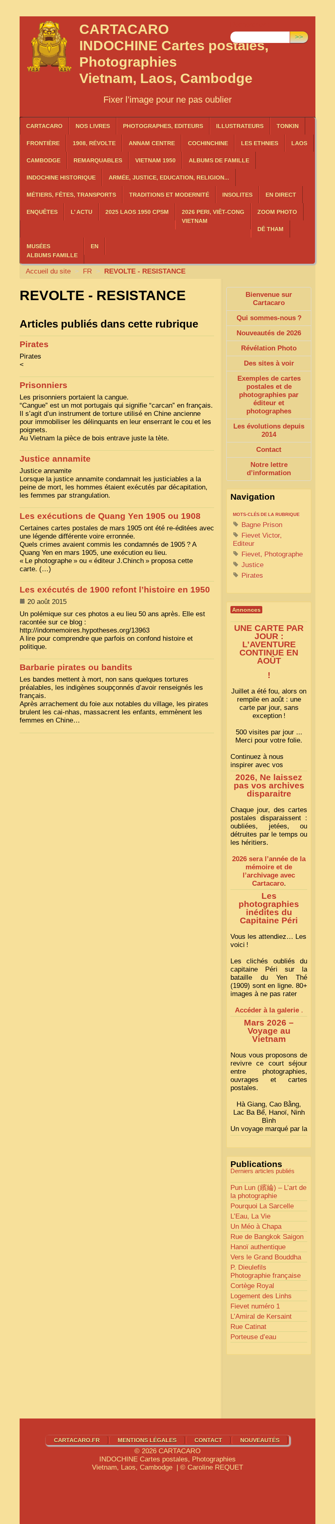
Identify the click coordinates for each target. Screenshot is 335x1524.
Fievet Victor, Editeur (257, 540)
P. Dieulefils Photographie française (265, 1271)
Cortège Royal (252, 1286)
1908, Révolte (94, 143)
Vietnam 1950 (155, 160)
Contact (208, 1440)
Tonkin (288, 126)
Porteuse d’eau (253, 1337)
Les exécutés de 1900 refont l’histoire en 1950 (115, 590)
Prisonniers (43, 385)
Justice (251, 565)
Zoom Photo (277, 212)
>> (299, 37)
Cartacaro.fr (77, 1440)
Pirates (34, 344)
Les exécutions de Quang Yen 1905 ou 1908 (110, 516)
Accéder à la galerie (267, 1010)
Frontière (43, 143)
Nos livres (93, 126)
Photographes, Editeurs (163, 126)
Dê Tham (270, 229)
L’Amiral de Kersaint (261, 1316)
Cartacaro (44, 126)
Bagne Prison (260, 525)
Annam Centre (152, 143)
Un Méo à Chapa (255, 1226)
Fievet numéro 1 (255, 1306)
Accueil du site (48, 271)
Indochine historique (61, 177)
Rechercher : (250, 25)
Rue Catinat (248, 1327)
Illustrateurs (240, 126)
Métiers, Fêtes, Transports (71, 194)
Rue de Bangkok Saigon (267, 1237)
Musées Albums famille (52, 250)
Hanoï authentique (258, 1247)
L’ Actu (81, 212)
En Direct (281, 194)
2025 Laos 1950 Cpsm (137, 212)
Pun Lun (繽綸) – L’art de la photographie (268, 1192)
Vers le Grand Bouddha (265, 1257)
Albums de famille (219, 160)
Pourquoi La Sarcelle (262, 1206)
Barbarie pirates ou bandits (76, 667)
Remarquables (98, 160)
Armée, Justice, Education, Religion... (169, 177)
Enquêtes (42, 212)
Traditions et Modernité (169, 194)
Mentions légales (147, 1440)
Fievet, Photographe (271, 554)
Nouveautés (259, 1440)
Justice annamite (55, 459)
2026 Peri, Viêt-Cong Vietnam (213, 216)
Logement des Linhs (261, 1296)
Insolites (237, 194)
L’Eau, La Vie (250, 1216)
